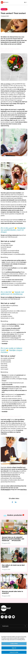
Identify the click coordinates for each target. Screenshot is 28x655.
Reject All (14, 647)
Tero (10, 235)
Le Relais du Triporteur (14, 297)
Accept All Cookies (14, 652)
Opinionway (20, 92)
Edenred (3, 2)
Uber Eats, (16, 471)
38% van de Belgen (6, 83)
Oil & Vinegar (14, 337)
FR (25, 4)
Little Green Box (16, 423)
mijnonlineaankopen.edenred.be (9, 474)
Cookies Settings (14, 643)
